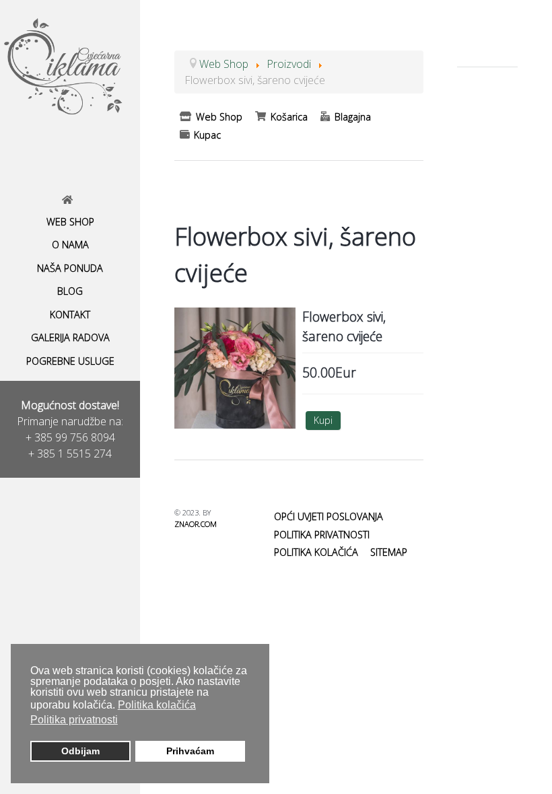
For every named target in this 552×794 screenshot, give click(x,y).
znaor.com (195, 524)
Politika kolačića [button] (157, 705)
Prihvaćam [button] (190, 751)
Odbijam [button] (80, 751)
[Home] (70, 199)
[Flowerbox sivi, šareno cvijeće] (235, 366)
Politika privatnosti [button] (74, 719)
